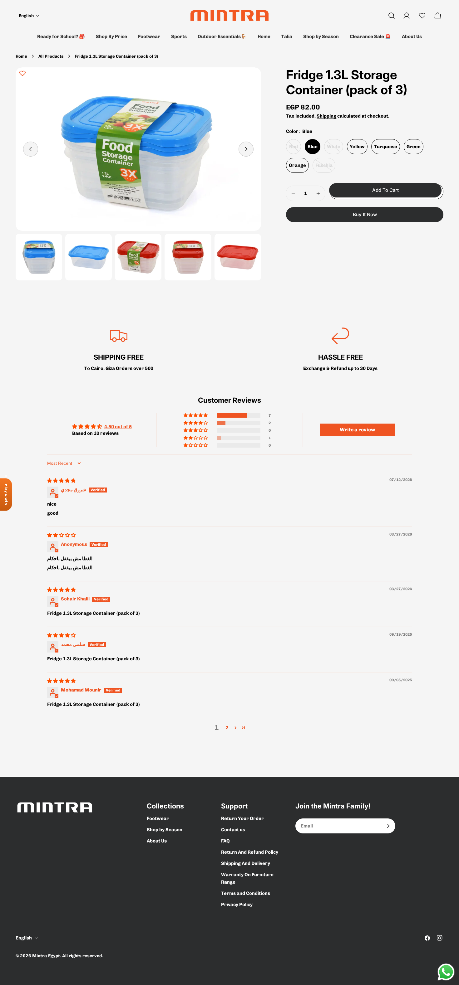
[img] (61, 480)
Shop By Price (111, 36)
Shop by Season (321, 36)
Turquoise (385, 146)
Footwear (149, 36)
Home (264, 36)
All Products (50, 56)
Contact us (233, 829)
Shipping (326, 116)
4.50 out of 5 (118, 426)
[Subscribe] (388, 825)
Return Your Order (242, 818)
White (335, 149)
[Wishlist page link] (422, 15)
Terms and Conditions (245, 893)
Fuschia (325, 168)
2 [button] (226, 727)
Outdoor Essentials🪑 (222, 36)
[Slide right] (246, 149)
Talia (286, 36)
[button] (29, 16)
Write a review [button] (357, 430)
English (24, 938)
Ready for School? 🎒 (61, 36)
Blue (313, 146)
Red (295, 149)
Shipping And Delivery (245, 863)
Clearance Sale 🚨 (370, 36)
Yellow (357, 146)
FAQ (225, 841)
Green (414, 146)
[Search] (391, 15)
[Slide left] (30, 149)
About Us (412, 36)
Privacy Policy (237, 904)
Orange (297, 165)
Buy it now (365, 214)
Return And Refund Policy (249, 852)
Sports (179, 36)
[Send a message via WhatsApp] (446, 972)
